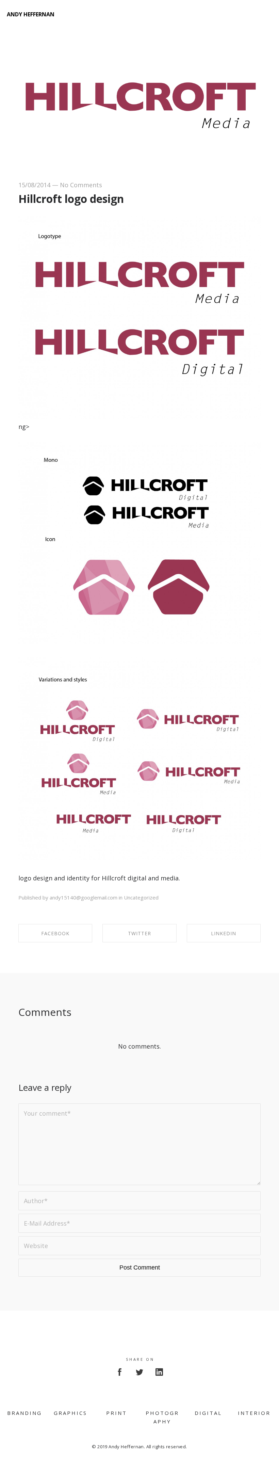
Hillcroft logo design (71, 198)
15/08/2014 (34, 185)
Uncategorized (141, 897)
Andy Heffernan (30, 14)
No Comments (81, 185)
